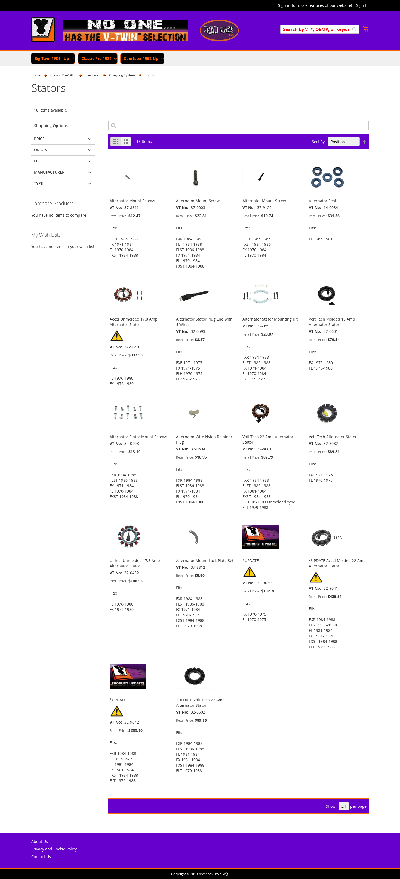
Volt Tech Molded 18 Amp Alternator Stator (332, 321)
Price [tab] (39, 138)
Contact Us (41, 856)
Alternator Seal (322, 200)
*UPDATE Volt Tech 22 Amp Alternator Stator (200, 702)
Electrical (92, 75)
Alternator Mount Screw (198, 200)
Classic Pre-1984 (63, 75)
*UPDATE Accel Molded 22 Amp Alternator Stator (337, 563)
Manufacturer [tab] (49, 172)
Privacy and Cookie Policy (54, 849)
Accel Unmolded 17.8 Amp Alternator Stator (134, 321)
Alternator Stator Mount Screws (138, 436)
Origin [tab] (40, 149)
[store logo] (43, 30)
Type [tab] (38, 183)
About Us (39, 841)
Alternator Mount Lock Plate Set (204, 560)
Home (36, 75)
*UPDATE (250, 560)
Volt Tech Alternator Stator (333, 436)
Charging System (122, 75)
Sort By (318, 141)
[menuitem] (53, 58)
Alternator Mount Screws (132, 200)
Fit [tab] (36, 161)
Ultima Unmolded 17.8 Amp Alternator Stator (135, 563)
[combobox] (319, 29)
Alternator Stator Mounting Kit (270, 319)
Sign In (362, 5)
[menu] (200, 58)
